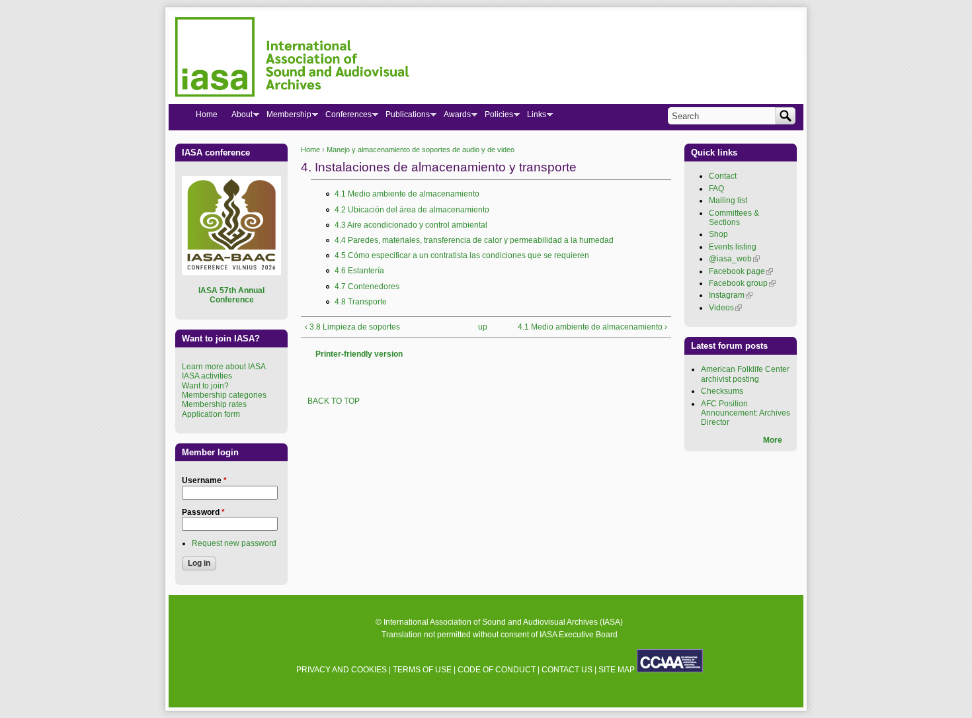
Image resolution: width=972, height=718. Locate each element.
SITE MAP (616, 669)
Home (310, 150)
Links (533, 117)
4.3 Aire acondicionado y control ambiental (411, 225)
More (772, 440)
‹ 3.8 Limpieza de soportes (352, 327)
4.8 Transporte (361, 301)
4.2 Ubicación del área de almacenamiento (412, 209)
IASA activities (207, 376)
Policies (495, 117)
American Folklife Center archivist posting (745, 374)
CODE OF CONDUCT (497, 669)
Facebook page (741, 271)
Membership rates (214, 404)
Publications (404, 117)
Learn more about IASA (224, 366)
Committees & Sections (734, 217)
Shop (718, 234)
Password (203, 512)
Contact (723, 176)
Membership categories (224, 395)
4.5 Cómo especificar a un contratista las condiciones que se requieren (462, 255)
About (238, 117)
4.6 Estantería (359, 270)
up (482, 327)
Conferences (345, 117)
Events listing (732, 246)
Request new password (234, 543)
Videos (725, 307)
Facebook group (742, 283)
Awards (453, 117)
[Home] (292, 59)
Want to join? (205, 385)
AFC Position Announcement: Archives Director (745, 413)
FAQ (716, 188)
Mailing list (728, 200)
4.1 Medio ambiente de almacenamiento (407, 194)
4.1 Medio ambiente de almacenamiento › (592, 327)
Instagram (730, 295)
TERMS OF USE (422, 669)
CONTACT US (567, 669)
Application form (211, 414)
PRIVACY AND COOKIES (341, 669)
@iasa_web (734, 258)
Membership (285, 117)
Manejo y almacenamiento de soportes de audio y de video (420, 150)
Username (204, 480)
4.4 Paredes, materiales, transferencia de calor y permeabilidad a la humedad (474, 240)
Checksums (722, 391)
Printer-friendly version (359, 354)
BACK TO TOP (333, 401)
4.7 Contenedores (367, 286)
